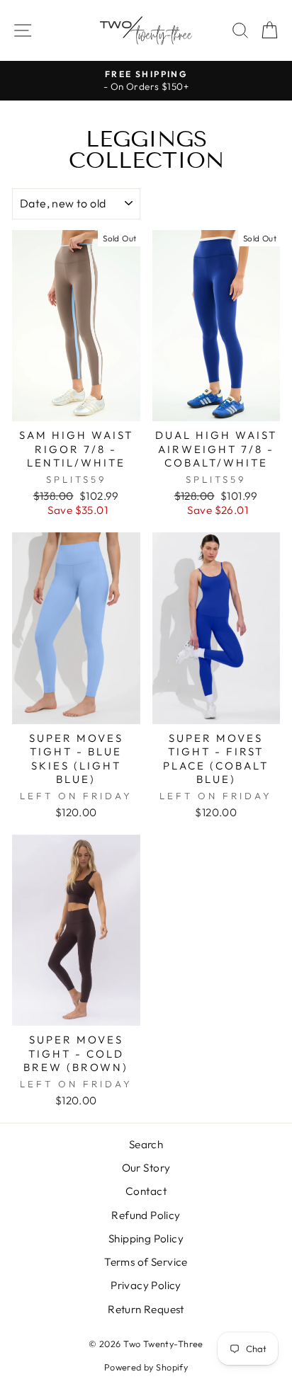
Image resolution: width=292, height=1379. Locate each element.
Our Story (146, 1167)
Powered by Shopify (146, 1367)
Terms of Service (146, 1262)
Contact (146, 1191)
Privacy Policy (146, 1285)
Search (146, 1144)
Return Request (146, 1309)
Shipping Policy (146, 1238)
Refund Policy (145, 1215)
